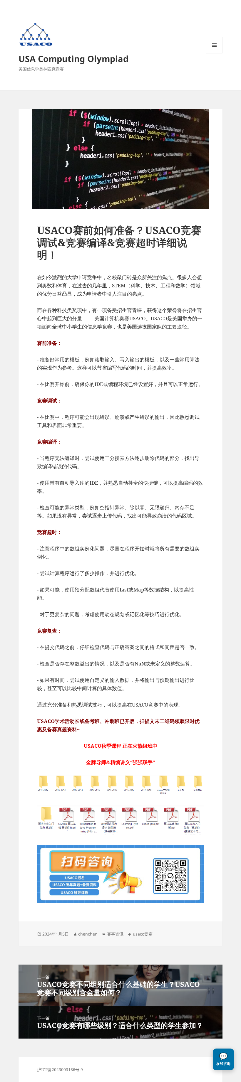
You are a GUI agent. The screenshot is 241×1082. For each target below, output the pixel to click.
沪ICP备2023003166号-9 (60, 1069)
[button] (223, 1059)
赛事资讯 (115, 934)
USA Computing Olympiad (73, 58)
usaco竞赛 (143, 934)
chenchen (88, 934)
